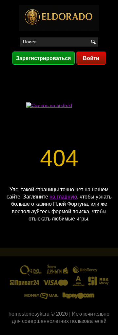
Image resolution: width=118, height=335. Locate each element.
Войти (91, 58)
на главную (63, 196)
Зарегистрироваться (43, 58)
